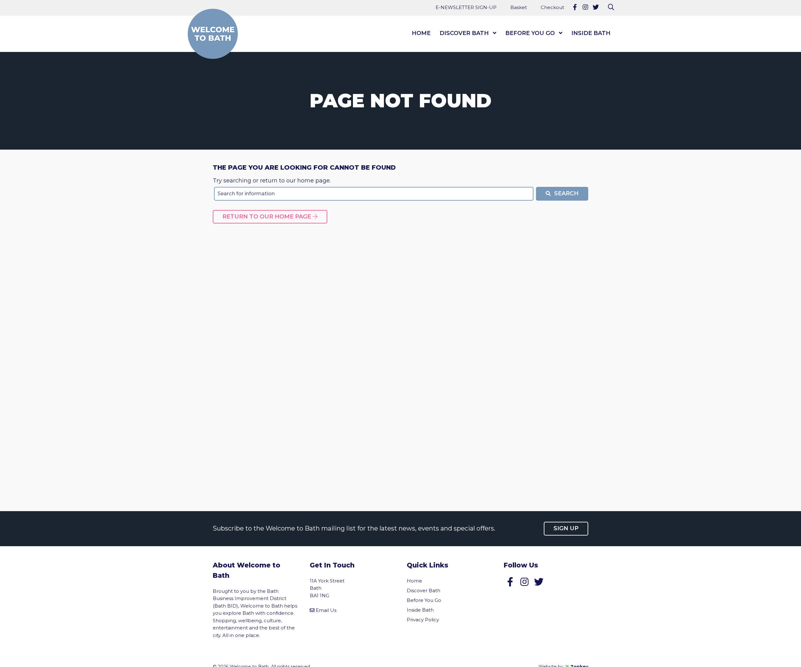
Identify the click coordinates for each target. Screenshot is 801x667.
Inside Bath (590, 33)
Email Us (326, 610)
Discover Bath (464, 33)
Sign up (566, 528)
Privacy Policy (423, 620)
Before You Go (530, 33)
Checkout (552, 7)
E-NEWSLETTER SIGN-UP (466, 7)
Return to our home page (267, 216)
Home (421, 33)
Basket (518, 7)
